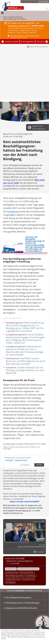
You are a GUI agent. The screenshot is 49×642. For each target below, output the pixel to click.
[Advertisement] (24, 75)
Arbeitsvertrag (11, 572)
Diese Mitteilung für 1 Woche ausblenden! (24, 36)
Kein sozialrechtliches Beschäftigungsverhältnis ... (15, 18)
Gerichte (40, 41)
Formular (3, 639)
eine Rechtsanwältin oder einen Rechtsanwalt (18, 636)
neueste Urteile (11, 41)
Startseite (9, 460)
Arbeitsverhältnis (26, 572)
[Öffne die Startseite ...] (19, 6)
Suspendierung (28, 579)
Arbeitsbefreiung (13, 579)
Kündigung (10, 582)
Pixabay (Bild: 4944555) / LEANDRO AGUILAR (35, 101)
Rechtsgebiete (27, 41)
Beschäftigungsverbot (14, 575)
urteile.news (15, 630)
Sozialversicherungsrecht (28, 569)
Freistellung (30, 575)
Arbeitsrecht (11, 569)
